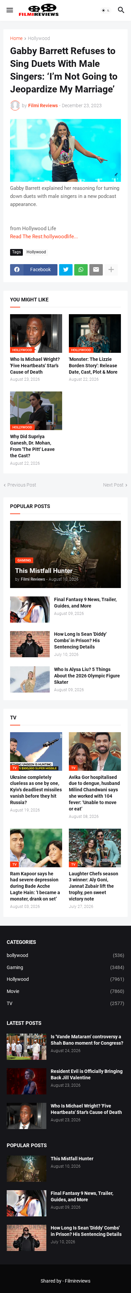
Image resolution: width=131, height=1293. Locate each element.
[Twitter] (66, 270)
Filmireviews (77, 1281)
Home (16, 38)
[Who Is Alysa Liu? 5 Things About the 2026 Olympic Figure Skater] (30, 679)
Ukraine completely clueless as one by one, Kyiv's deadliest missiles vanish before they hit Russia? (36, 790)
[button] (9, 10)
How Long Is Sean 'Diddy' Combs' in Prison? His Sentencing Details (80, 640)
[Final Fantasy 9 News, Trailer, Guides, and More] (30, 609)
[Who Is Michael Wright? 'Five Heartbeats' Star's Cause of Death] (26, 1116)
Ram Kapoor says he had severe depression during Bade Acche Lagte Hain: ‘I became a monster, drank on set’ (35, 886)
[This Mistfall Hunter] (26, 1169)
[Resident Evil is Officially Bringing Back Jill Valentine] (26, 1081)
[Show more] (111, 270)
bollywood (65, 955)
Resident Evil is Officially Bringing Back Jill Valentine (87, 1074)
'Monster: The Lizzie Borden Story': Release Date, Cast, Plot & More (93, 366)
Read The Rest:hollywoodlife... (44, 237)
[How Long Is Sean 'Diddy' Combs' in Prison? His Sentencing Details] (30, 644)
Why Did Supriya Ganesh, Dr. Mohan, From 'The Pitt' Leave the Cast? (32, 446)
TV (65, 1003)
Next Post (113, 485)
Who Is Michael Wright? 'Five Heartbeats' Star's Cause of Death (35, 366)
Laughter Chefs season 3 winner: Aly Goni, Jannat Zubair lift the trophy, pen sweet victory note (93, 886)
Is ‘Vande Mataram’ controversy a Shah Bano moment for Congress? (87, 1040)
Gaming (65, 967)
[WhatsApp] (81, 270)
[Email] (96, 270)
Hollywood (39, 38)
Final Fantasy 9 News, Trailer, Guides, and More (85, 603)
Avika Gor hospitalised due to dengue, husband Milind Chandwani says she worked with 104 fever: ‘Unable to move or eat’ (94, 793)
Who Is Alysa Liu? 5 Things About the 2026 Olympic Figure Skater (87, 676)
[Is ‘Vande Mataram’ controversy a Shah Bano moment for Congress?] (26, 1047)
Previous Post (21, 485)
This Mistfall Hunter (72, 1158)
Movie (65, 991)
